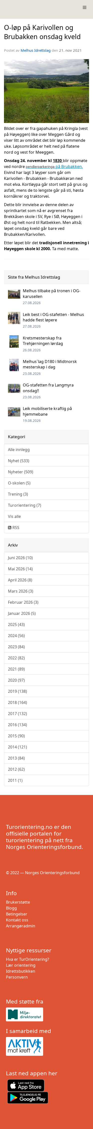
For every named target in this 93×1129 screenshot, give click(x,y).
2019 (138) (17, 691)
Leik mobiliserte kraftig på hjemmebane (47, 411)
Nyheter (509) (20, 472)
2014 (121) (17, 747)
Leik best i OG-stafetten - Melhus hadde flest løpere (53, 317)
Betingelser (16, 914)
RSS (15, 527)
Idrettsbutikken (20, 971)
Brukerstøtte (18, 902)
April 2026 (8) (20, 580)
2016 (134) (17, 724)
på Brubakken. (54, 166)
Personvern (17, 977)
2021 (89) (16, 669)
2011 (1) (15, 780)
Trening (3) (18, 494)
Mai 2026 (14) (20, 569)
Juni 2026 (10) (20, 557)
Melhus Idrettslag (36, 50)
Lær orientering (20, 965)
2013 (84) (16, 758)
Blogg (11, 908)
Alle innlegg (19, 449)
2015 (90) (16, 736)
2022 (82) (16, 658)
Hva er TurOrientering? (27, 959)
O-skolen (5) (19, 483)
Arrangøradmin (20, 926)
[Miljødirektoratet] (46, 1014)
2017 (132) (17, 713)
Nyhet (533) (18, 460)
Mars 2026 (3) (20, 591)
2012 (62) (16, 769)
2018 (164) (17, 702)
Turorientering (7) (24, 505)
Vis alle (14, 516)
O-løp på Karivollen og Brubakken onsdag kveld (42, 32)
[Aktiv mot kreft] (46, 1046)
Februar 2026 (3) (23, 602)
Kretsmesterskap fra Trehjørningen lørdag (43, 340)
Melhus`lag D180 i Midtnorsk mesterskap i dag (50, 364)
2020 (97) (16, 680)
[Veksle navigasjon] (84, 7)
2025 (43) (16, 624)
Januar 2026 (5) (22, 613)
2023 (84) (16, 646)
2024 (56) (16, 635)
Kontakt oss (17, 920)
